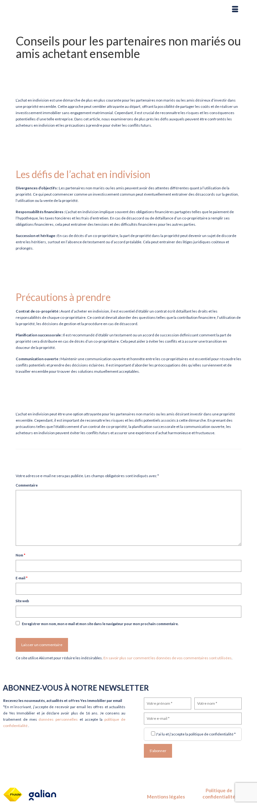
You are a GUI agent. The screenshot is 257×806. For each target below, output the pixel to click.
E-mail (22, 578)
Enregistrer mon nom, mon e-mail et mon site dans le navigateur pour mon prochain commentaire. (100, 624)
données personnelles (59, 719)
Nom (20, 555)
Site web (22, 601)
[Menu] (235, 9)
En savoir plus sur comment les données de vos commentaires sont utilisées (167, 658)
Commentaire (27, 485)
